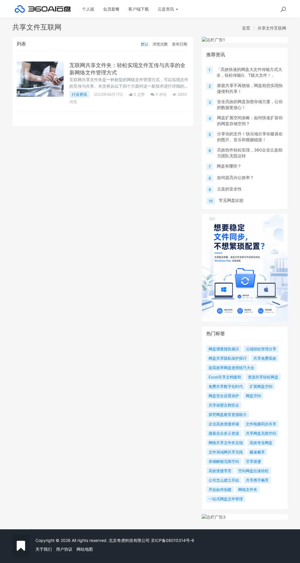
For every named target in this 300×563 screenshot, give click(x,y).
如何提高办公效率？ (235, 177)
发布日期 (179, 44)
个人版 (88, 8)
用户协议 (64, 549)
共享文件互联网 (272, 27)
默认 (145, 44)
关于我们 (43, 549)
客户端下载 (138, 8)
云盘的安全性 (229, 188)
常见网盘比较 (231, 200)
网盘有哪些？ (229, 165)
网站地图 (84, 549)
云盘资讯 (166, 8)
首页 (246, 27)
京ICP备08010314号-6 (172, 540)
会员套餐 (111, 8)
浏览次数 (160, 44)
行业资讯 (79, 94)
